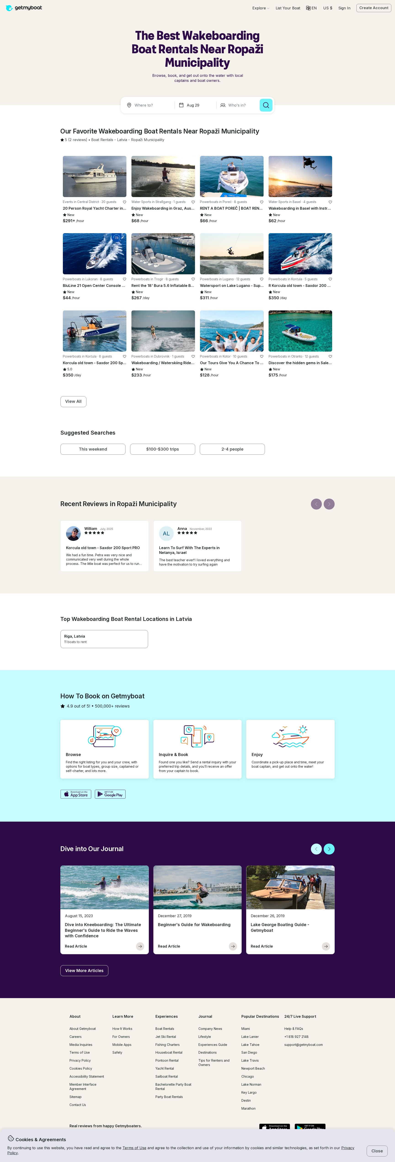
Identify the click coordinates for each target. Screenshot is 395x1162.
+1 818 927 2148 (296, 1037)
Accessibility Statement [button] (86, 1076)
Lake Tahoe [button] (250, 1045)
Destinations (207, 1052)
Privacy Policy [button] (80, 1060)
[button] (288, 8)
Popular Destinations (260, 1016)
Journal (205, 1016)
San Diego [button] (249, 1052)
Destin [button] (246, 1100)
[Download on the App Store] (75, 795)
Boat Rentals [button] (164, 1029)
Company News (210, 1029)
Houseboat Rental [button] (168, 1052)
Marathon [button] (248, 1108)
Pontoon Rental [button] (167, 1060)
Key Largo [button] (249, 1092)
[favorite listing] (124, 202)
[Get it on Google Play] (110, 795)
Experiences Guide (212, 1045)
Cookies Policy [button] (80, 1068)
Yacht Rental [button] (164, 1068)
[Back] (316, 504)
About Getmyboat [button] (82, 1029)
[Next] (329, 504)
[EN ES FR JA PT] (311, 8)
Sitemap (75, 1097)
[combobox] (148, 105)
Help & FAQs (293, 1029)
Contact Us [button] (77, 1105)
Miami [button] (245, 1029)
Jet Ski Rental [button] (165, 1037)
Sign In (344, 8)
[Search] (266, 105)
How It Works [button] (122, 1029)
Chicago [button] (247, 1076)
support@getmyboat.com (303, 1045)
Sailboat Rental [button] (166, 1076)
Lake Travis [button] (250, 1060)
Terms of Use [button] (134, 1148)
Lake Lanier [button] (250, 1037)
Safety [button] (117, 1052)
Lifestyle (204, 1037)
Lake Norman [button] (251, 1084)
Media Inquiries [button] (80, 1045)
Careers (75, 1037)
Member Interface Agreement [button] (82, 1086)
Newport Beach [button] (253, 1068)
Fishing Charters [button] (167, 1045)
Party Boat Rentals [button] (169, 1097)
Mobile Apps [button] (121, 1045)
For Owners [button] (121, 1037)
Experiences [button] (166, 1016)
